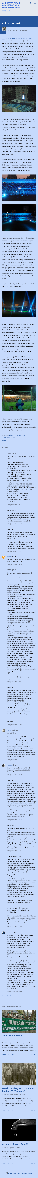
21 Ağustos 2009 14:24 (14, 851)
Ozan (9, 556)
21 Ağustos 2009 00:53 (14, 504)
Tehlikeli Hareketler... (13, 1035)
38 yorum (11, 1163)
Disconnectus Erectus (17, 435)
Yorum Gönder (7, 996)
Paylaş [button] (4, 440)
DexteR (9, 932)
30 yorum (11, 1054)
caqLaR (9, 765)
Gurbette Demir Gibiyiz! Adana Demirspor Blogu (12, 5)
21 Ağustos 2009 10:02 (14, 682)
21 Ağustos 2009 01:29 (14, 564)
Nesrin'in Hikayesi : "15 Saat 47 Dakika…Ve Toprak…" (18, 1089)
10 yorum (11, 1110)
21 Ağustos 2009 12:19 (14, 759)
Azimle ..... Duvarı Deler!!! (15, 1144)
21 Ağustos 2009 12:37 (14, 775)
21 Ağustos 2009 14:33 (14, 927)
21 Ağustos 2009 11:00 (14, 724)
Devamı (33, 1054)
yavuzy (9, 730)
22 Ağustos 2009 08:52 (14, 991)
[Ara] (31, 3)
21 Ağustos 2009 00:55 (14, 524)
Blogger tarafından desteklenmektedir (20, 1173)
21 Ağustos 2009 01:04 (14, 551)
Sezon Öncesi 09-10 (8, 437)
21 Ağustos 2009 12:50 (14, 820)
